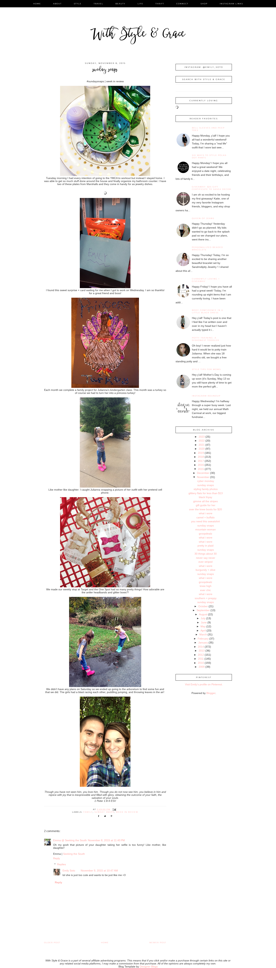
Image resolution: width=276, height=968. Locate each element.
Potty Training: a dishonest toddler (205, 339)
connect (182, 3)
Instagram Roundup (206, 396)
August (203, 614)
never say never (205, 557)
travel (98, 3)
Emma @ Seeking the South (70, 840)
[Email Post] (114, 809)
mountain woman (205, 529)
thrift (159, 3)
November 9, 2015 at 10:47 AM (99, 870)
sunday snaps (104, 812)
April (203, 630)
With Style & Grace (138, 34)
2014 (201, 646)
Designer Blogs (149, 966)
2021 (202, 444)
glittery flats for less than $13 (206, 493)
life (140, 3)
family (88, 812)
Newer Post (157, 942)
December (203, 472)
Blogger (210, 693)
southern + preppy (205, 598)
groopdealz (205, 533)
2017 (201, 460)
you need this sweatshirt (205, 521)
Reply (56, 858)
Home (105, 942)
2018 (201, 456)
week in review (127, 812)
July (203, 618)
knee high (205, 585)
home (37, 3)
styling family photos (206, 489)
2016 (201, 464)
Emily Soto (69, 870)
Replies (61, 864)
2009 (202, 666)
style (77, 3)
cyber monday (205, 480)
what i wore (205, 513)
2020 (202, 448)
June (204, 622)
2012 (201, 654)
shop (204, 3)
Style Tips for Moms (206, 369)
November (203, 477)
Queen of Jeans (203, 218)
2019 (201, 452)
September (203, 610)
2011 (201, 658)
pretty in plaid (205, 545)
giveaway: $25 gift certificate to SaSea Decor (211, 188)
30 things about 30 (206, 553)
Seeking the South (74, 853)
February (203, 638)
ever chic (205, 590)
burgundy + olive (205, 569)
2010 (201, 662)
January (203, 642)
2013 (202, 650)
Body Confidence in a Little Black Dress (207, 311)
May (203, 626)
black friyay (205, 497)
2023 (202, 436)
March (203, 634)
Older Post (52, 942)
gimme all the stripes (205, 501)
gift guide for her (205, 505)
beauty (120, 3)
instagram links (231, 3)
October (203, 606)
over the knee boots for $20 (205, 509)
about (57, 3)
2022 (202, 440)
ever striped (205, 561)
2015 (201, 468)
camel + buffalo (205, 517)
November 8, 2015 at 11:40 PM (106, 840)
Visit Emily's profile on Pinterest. (204, 684)
